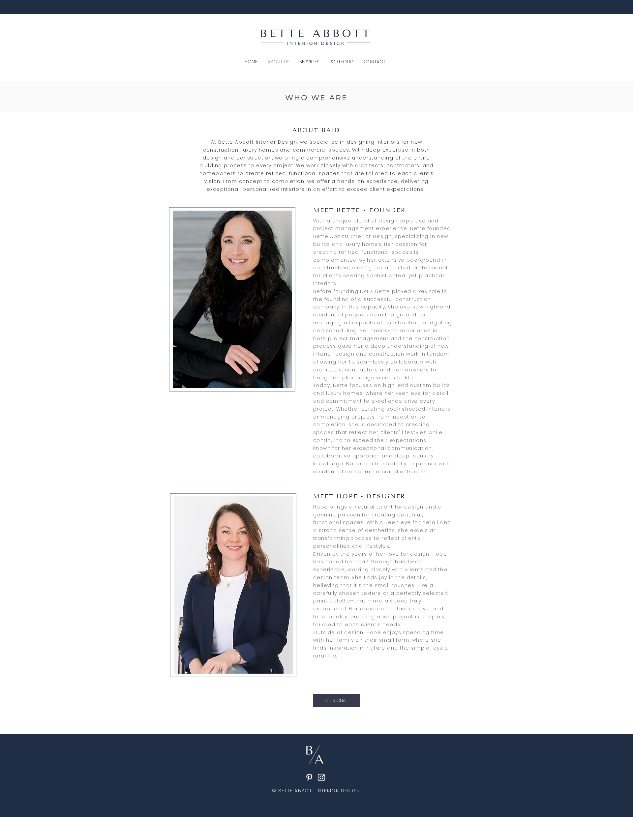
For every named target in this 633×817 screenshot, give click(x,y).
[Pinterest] (309, 777)
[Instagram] (321, 777)
